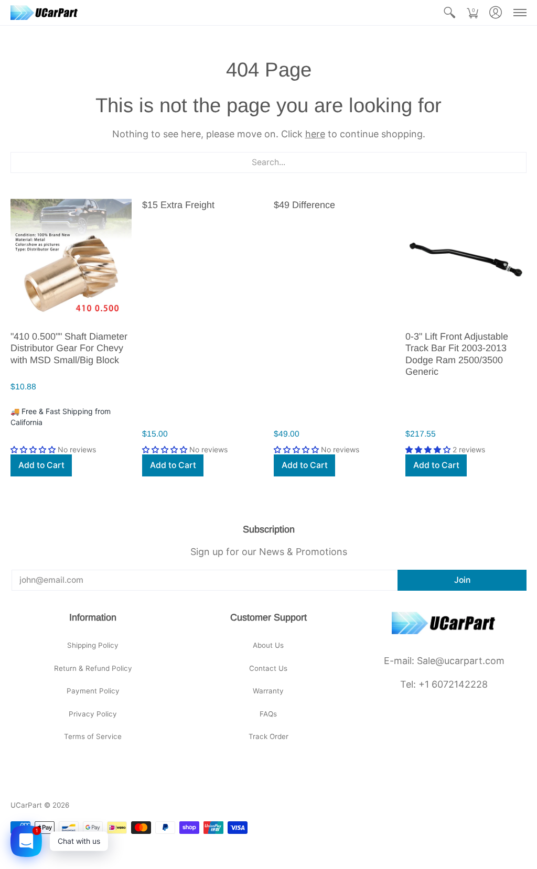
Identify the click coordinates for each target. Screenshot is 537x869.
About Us (268, 645)
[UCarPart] (44, 12)
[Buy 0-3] (466, 259)
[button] (449, 12)
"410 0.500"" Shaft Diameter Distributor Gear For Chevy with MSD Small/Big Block (68, 348)
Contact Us (268, 668)
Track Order (268, 736)
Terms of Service (93, 736)
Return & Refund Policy (93, 668)
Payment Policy (93, 691)
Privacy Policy (93, 714)
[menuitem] (449, 12)
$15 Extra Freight (178, 205)
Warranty (268, 691)
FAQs (268, 714)
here (315, 133)
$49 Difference (304, 205)
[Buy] (71, 259)
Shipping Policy (93, 645)
